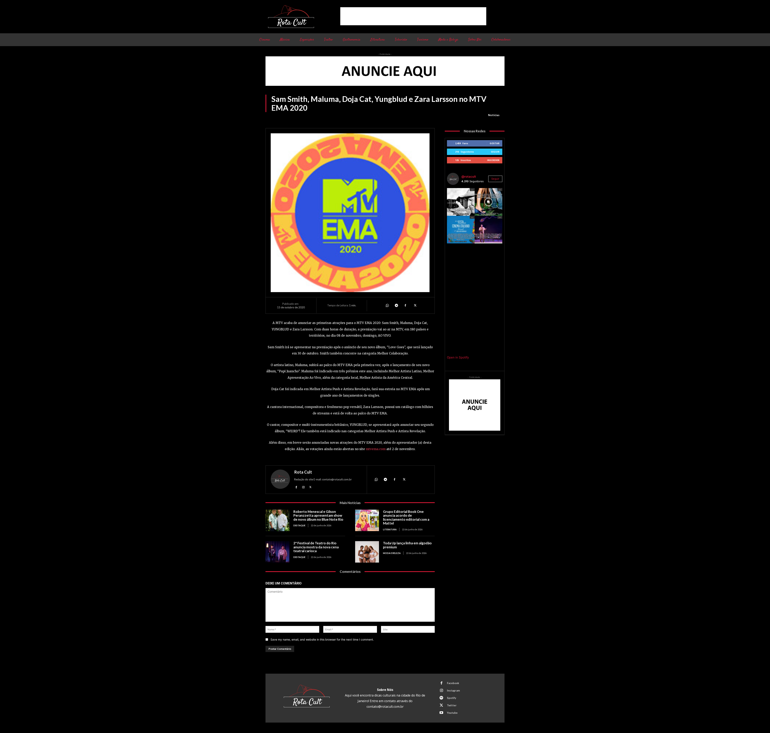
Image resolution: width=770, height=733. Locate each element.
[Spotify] (441, 698)
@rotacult (468, 176)
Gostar (494, 143)
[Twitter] (415, 305)
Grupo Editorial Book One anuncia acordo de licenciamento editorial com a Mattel (406, 517)
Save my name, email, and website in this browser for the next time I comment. (322, 639)
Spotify (451, 698)
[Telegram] (396, 305)
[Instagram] (303, 487)
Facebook (453, 683)
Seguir (495, 151)
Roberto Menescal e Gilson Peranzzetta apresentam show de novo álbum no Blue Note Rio (318, 515)
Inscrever (493, 160)
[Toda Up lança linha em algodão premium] (367, 552)
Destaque (299, 525)
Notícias (493, 115)
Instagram (453, 690)
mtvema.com (376, 449)
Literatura (390, 529)
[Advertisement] (413, 16)
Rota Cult (303, 472)
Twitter (452, 705)
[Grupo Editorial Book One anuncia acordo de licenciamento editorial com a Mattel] (367, 520)
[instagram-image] (461, 202)
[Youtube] (441, 713)
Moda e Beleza (392, 553)
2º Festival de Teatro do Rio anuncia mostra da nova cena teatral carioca (316, 547)
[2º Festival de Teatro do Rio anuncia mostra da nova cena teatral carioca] (277, 552)
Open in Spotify (458, 357)
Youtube (452, 712)
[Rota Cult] (280, 480)
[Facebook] (405, 305)
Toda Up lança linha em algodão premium (407, 545)
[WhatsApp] (387, 305)
